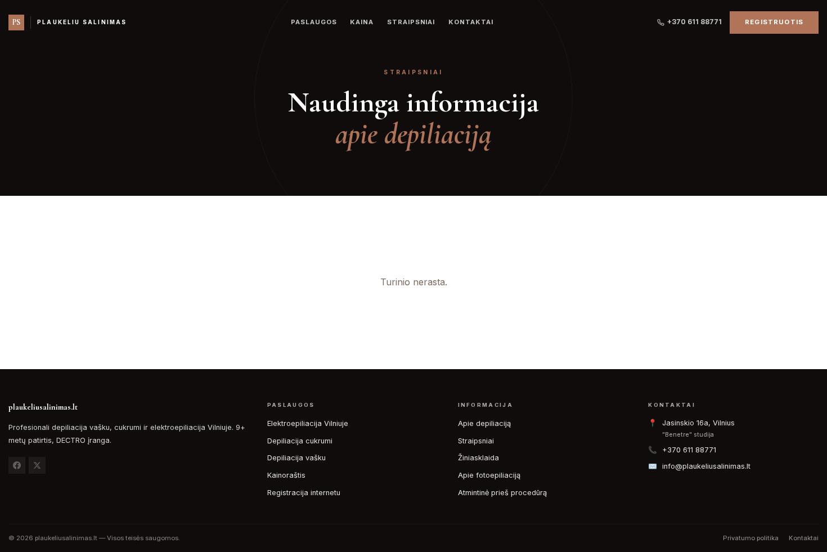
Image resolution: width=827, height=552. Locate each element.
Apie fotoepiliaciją (489, 475)
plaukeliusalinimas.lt (43, 407)
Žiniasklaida (478, 458)
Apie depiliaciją (484, 423)
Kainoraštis (286, 475)
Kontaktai (470, 22)
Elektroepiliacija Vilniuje (307, 423)
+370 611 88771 (694, 21)
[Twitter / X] (37, 465)
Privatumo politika (751, 538)
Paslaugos (313, 22)
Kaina (362, 22)
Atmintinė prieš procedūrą (502, 492)
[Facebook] (16, 465)
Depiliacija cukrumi (299, 441)
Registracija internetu (303, 492)
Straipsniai (411, 22)
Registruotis (774, 22)
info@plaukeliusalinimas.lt (706, 466)
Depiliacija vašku (296, 458)
